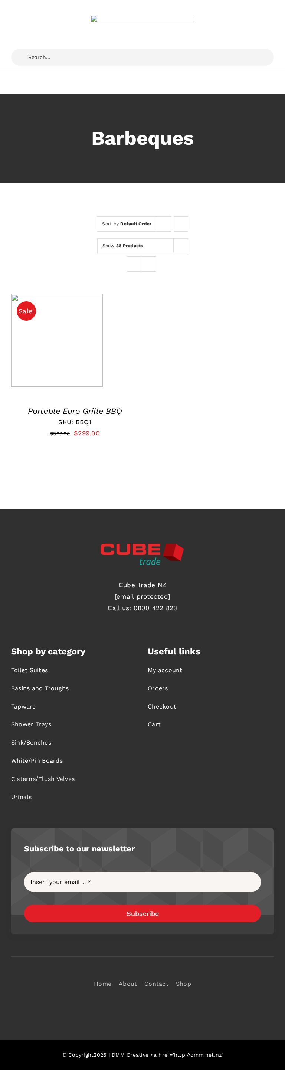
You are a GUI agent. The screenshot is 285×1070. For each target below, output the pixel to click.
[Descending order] (181, 224)
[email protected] (142, 596)
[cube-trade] (142, 18)
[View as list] (148, 264)
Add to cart (51, 342)
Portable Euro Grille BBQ (75, 411)
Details (29, 349)
